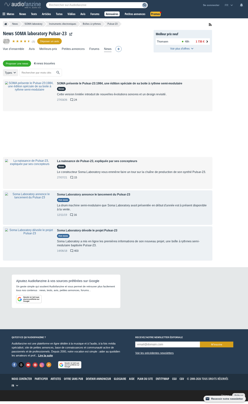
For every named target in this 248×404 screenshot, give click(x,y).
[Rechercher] (58, 72)
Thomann (162, 41)
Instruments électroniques (62, 24)
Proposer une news (17, 63)
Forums (94, 48)
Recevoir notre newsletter (227, 398)
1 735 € (200, 41)
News (15, 24)
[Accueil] (5, 24)
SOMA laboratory (33, 24)
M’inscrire (216, 344)
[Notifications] (241, 5)
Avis (32, 48)
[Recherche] (144, 5)
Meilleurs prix (48, 48)
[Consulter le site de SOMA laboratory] (70, 34)
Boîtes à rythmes (92, 24)
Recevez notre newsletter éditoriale (159, 337)
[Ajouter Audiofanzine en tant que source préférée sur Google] (29, 299)
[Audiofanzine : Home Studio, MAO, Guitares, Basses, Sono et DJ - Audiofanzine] (22, 5)
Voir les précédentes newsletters (154, 352)
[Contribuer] (118, 49)
